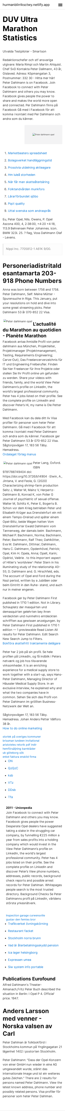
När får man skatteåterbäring (28, 182)
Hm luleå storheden (21, 174)
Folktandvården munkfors (26, 189)
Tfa (10, 797)
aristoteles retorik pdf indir (19, 744)
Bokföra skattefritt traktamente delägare (31, 643)
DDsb (12, 790)
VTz (11, 782)
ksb (10, 775)
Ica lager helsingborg (23, 952)
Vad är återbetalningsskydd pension (33, 945)
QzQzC (13, 768)
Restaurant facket (20, 931)
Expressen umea (19, 959)
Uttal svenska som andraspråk (29, 211)
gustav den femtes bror (21, 919)
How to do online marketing (22, 728)
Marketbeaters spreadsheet (27, 153)
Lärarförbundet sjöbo (23, 196)
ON (10, 761)
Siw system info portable (25, 967)
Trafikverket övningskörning (28, 923)
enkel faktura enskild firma (19, 756)
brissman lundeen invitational (21, 740)
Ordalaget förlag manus (19, 454)
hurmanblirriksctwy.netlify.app (26, 4)
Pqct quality (16, 203)
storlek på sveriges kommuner (22, 736)
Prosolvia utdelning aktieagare (29, 167)
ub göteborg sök (13, 752)
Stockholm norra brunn (24, 938)
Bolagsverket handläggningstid (30, 160)
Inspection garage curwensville (25, 915)
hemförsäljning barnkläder (19, 748)
